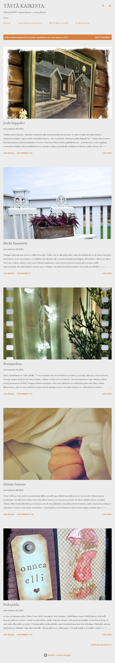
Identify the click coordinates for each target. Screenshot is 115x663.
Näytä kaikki (102, 37)
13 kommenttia (25, 514)
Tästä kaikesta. (24, 6)
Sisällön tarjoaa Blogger (59, 655)
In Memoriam (83, 23)
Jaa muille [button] (8, 153)
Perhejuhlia (11, 604)
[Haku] (103, 5)
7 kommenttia (24, 394)
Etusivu (7, 23)
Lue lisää (107, 153)
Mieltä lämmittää (15, 243)
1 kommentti (24, 273)
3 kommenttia (24, 153)
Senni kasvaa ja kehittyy (30, 23)
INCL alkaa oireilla (58, 23)
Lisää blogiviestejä (101, 645)
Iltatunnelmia (12, 364)
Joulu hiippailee (14, 123)
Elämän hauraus (14, 484)
